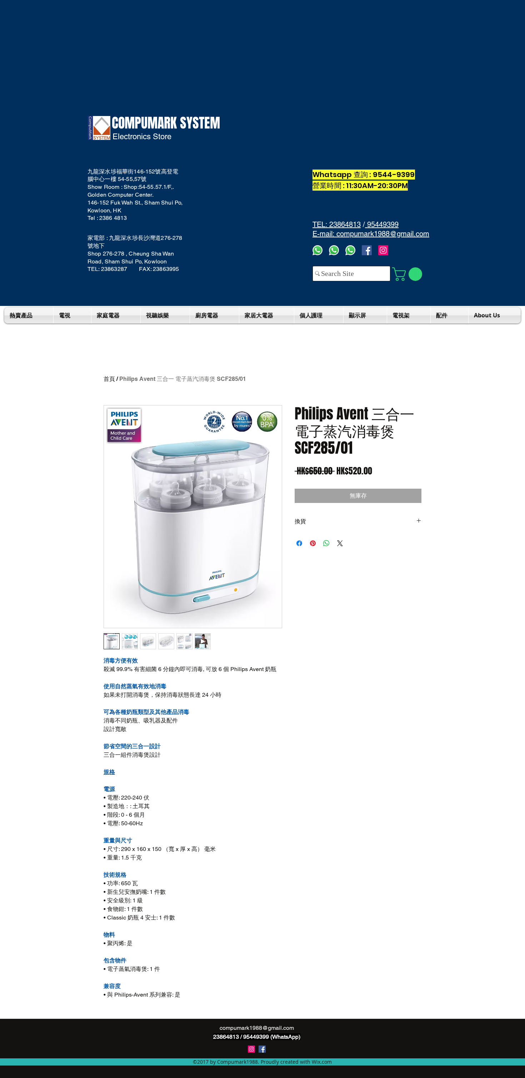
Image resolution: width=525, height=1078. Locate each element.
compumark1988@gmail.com (257, 1027)
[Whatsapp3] (317, 250)
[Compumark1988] (262, 1049)
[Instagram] (383, 250)
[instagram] (251, 1049)
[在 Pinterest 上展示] (313, 543)
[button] (408, 274)
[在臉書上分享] (299, 543)
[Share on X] (340, 543)
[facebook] (367, 250)
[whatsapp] (350, 250)
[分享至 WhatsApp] (326, 543)
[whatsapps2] (334, 250)
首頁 (109, 379)
